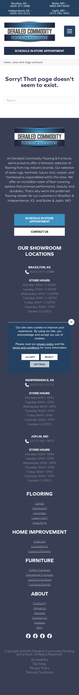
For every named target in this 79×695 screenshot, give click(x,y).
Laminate (39, 513)
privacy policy (45, 343)
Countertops (39, 546)
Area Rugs (40, 522)
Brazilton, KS (39, 267)
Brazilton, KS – (20, 4)
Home (7, 62)
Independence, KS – (19, 12)
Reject (49, 356)
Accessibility (39, 659)
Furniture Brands (39, 584)
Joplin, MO (39, 436)
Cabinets (39, 541)
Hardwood (39, 508)
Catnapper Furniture (39, 574)
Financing (39, 603)
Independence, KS (39, 380)
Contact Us (39, 617)
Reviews (39, 622)
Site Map (39, 663)
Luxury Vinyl (39, 517)
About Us (39, 608)
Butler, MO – (59, 4)
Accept (30, 356)
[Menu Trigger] (69, 31)
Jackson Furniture (39, 579)
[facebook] (28, 636)
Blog (39, 627)
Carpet (39, 503)
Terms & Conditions (39, 672)
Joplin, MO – (59, 12)
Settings (39, 364)
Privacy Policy (39, 668)
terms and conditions (26, 347)
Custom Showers (39, 551)
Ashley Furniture (39, 569)
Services (39, 612)
